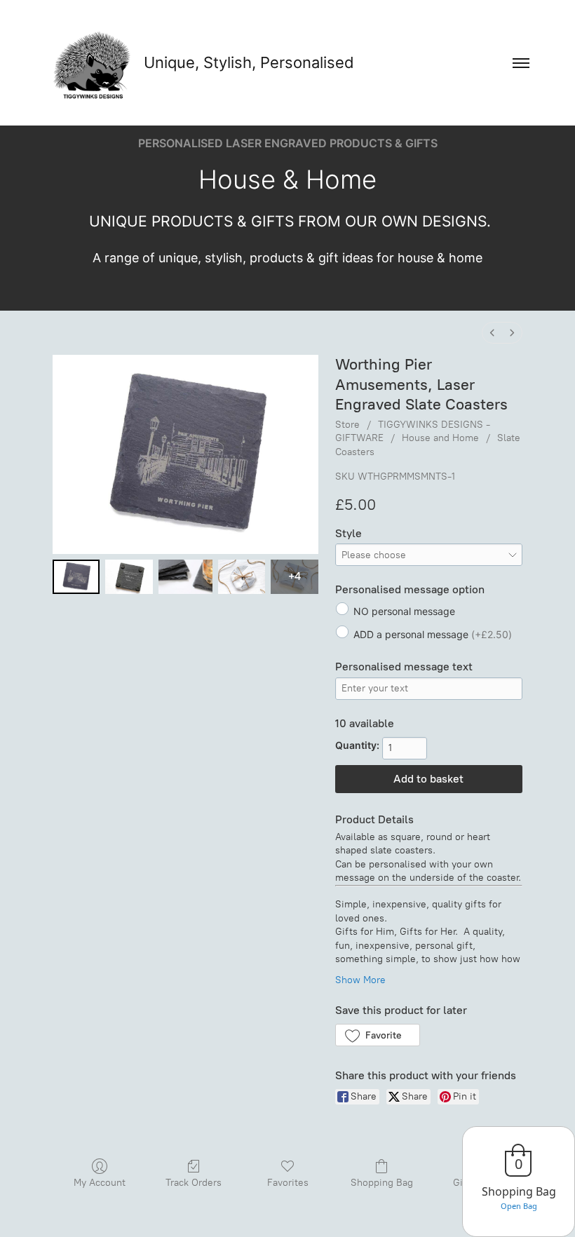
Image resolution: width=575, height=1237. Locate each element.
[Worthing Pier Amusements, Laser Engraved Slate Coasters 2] (185, 577)
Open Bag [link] (519, 1206)
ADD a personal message (432, 634)
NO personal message (404, 611)
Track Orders (193, 1183)
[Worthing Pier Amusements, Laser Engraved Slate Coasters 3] (241, 577)
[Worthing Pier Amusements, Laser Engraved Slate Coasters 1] (128, 577)
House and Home (440, 438)
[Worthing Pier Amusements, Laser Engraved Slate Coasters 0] (76, 577)
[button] (377, 1035)
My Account (100, 1183)
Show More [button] (360, 980)
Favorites (288, 1183)
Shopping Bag (382, 1183)
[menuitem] (492, 333)
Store (347, 425)
